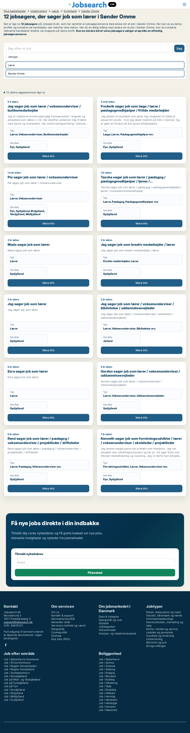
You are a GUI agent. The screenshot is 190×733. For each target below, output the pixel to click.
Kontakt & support (62, 615)
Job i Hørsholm (108, 699)
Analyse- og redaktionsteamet (117, 633)
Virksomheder (107, 629)
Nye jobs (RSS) (60, 639)
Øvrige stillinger (156, 645)
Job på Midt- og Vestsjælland (22, 679)
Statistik (104, 623)
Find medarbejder (15, 11)
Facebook (6, 645)
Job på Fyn (11, 686)
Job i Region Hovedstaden (20, 665)
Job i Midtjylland (14, 696)
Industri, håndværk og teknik (164, 615)
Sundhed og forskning (160, 635)
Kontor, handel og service (162, 629)
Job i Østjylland (13, 693)
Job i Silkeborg (108, 682)
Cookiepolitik (59, 632)
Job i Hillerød (107, 693)
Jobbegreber (107, 626)
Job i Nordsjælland (15, 676)
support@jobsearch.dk (18, 622)
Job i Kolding (107, 679)
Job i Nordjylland (14, 689)
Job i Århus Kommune (17, 662)
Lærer (55, 11)
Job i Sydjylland (14, 699)
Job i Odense (107, 665)
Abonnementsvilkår (63, 618)
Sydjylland (70, 11)
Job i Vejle (105, 686)
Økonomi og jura (156, 642)
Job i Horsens (107, 706)
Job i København (109, 659)
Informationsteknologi (159, 618)
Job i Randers (107, 676)
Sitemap (56, 635)
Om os (55, 612)
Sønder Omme (90, 11)
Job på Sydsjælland (16, 682)
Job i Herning (107, 696)
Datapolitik (58, 629)
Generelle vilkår (60, 622)
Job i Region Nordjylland (19, 669)
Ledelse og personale (159, 632)
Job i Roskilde (107, 689)
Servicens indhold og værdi (68, 625)
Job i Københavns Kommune (21, 659)
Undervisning (38, 11)
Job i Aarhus (106, 662)
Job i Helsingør (108, 703)
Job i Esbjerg (107, 672)
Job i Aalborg (107, 669)
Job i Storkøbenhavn (17, 672)
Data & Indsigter (109, 616)
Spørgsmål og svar (110, 619)
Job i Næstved (108, 709)
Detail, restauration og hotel (163, 612)
